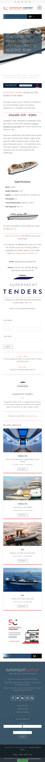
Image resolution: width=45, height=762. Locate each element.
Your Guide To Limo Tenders (22, 507)
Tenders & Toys (32, 416)
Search (29, 1)
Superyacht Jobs (22, 709)
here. (15, 229)
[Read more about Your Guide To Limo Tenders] (22, 488)
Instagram (26, 1)
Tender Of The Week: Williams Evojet (22, 553)
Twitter (18, 1)
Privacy (15, 755)
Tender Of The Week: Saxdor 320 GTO (22, 368)
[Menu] (39, 7)
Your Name (7, 320)
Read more (22, 469)
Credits (21, 755)
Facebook (15, 1)
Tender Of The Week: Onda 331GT (22, 599)
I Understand (22, 760)
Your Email (8, 336)
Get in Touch (28, 755)
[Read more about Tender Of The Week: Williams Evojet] (22, 534)
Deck (22, 550)
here (30, 302)
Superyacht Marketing (22, 712)
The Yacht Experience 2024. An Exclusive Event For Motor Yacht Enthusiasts (22, 359)
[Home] (18, 9)
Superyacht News (22, 706)
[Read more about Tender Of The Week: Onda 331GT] (22, 580)
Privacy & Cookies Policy (34, 758)
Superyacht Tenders (13, 92)
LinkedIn (22, 1)
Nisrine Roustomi (19, 556)
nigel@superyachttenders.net (26, 253)
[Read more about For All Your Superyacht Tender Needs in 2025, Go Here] (22, 440)
